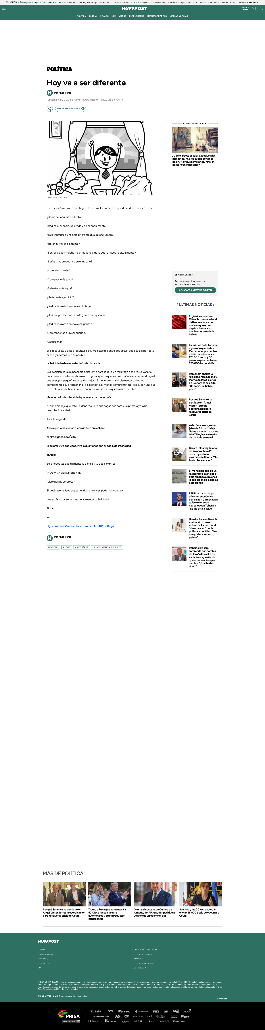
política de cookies (142, 954)
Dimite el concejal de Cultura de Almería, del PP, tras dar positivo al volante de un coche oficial (154, 912)
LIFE (114, 16)
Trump (116, 2)
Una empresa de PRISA (70, 1014)
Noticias (53, 547)
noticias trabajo (157, 16)
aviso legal (138, 959)
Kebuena (184, 1016)
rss (39, 968)
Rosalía (203, 2)
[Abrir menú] (4, 8)
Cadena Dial (151, 1016)
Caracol (187, 1011)
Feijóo (36, 2)
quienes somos (45, 954)
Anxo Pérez (81, 547)
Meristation (180, 1021)
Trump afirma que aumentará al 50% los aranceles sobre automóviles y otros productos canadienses (107, 914)
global (93, 16)
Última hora (245, 8)
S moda (151, 1021)
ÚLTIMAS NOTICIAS (179, 16)
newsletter (44, 963)
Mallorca (125, 2)
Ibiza (134, 2)
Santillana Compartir (142, 1011)
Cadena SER (156, 1011)
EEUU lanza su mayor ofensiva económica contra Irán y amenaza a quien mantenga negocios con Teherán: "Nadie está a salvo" (203, 501)
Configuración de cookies (145, 950)
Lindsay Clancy (160, 2)
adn (176, 1011)
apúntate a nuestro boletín (195, 290)
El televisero (136, 16)
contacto (43, 959)
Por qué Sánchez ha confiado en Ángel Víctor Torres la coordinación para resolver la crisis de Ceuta (201, 407)
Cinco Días (139, 1016)
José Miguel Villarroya (87, 2)
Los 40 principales (112, 1011)
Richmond (95, 1021)
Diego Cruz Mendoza (66, 2)
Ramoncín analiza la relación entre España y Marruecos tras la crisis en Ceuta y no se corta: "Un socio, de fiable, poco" (203, 381)
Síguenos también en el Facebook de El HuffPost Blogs (80, 526)
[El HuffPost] (134, 8)
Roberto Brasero (229, 2)
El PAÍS (97, 1011)
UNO (119, 1016)
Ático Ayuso (25, 2)
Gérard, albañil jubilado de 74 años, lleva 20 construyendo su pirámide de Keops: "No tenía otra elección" (203, 454)
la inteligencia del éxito (107, 547)
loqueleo (165, 1021)
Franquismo (145, 2)
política (81, 16)
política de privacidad (143, 963)
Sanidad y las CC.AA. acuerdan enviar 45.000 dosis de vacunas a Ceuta (199, 912)
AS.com (165, 1011)
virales (104, 16)
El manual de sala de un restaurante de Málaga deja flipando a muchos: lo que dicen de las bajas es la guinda (203, 477)
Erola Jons (192, 2)
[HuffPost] (48, 941)
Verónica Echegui (177, 2)
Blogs (66, 547)
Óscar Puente (48, 2)
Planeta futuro (173, 1016)
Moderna (111, 1021)
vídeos (122, 16)
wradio (127, 1016)
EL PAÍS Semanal (162, 1016)
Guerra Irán (105, 2)
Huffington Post (101, 1016)
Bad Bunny (214, 2)
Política (59, 69)
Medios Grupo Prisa (70, 1021)
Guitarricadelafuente (248, 2)
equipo (41, 950)
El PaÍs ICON (139, 1021)
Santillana (126, 1011)
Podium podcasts (126, 1021)
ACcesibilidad (139, 968)
